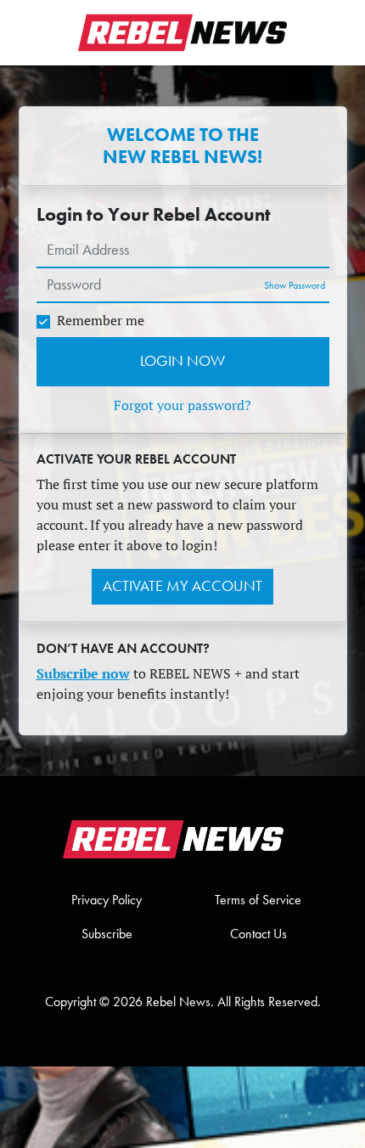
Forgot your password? (182, 405)
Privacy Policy (106, 900)
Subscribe (106, 934)
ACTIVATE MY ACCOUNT (182, 586)
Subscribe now (83, 673)
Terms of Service (258, 900)
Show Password (294, 285)
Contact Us (258, 934)
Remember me (100, 320)
